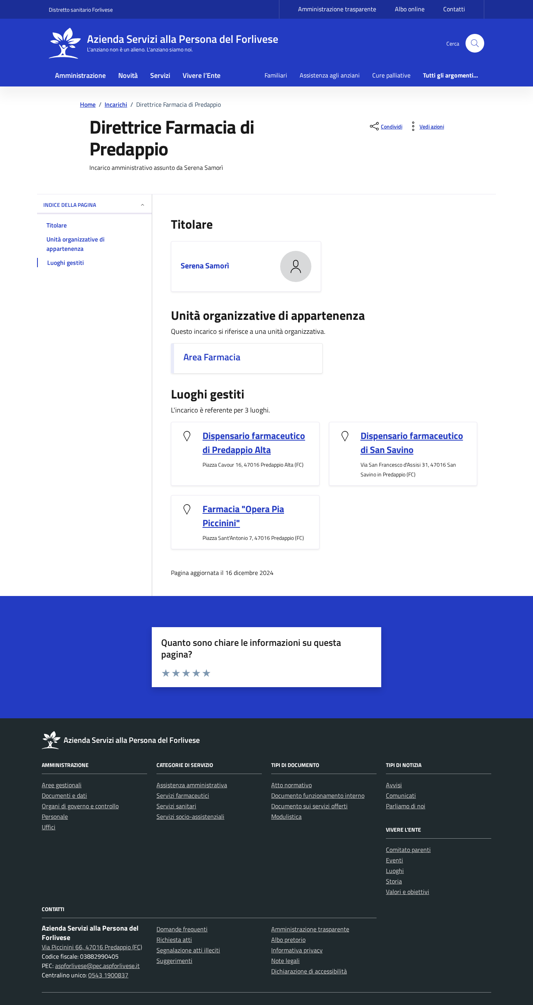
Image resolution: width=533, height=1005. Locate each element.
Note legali (285, 960)
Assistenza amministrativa (191, 785)
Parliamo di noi (405, 806)
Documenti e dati (64, 795)
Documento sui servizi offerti (309, 806)
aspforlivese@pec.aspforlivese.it (97, 965)
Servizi (160, 75)
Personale (55, 816)
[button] (474, 43)
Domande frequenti (182, 929)
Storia (394, 881)
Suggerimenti (174, 960)
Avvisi (394, 785)
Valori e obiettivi (407, 891)
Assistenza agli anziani (330, 75)
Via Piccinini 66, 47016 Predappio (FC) (92, 947)
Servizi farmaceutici (182, 795)
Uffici (48, 827)
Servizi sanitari (176, 806)
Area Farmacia (211, 357)
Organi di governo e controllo (80, 806)
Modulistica (286, 816)
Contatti (454, 9)
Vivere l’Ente (201, 75)
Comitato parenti (408, 849)
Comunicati (401, 795)
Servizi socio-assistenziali (190, 816)
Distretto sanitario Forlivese (81, 9)
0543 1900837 (108, 975)
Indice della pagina (69, 205)
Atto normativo (291, 785)
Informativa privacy (297, 950)
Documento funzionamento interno (317, 795)
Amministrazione (80, 75)
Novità (128, 75)
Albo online (410, 9)
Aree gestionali (62, 785)
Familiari (276, 75)
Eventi (394, 860)
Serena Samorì (205, 265)
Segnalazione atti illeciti (188, 950)
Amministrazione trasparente (337, 9)
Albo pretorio (288, 939)
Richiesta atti (174, 939)
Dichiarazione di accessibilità (309, 971)
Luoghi (395, 870)
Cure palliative (391, 75)
